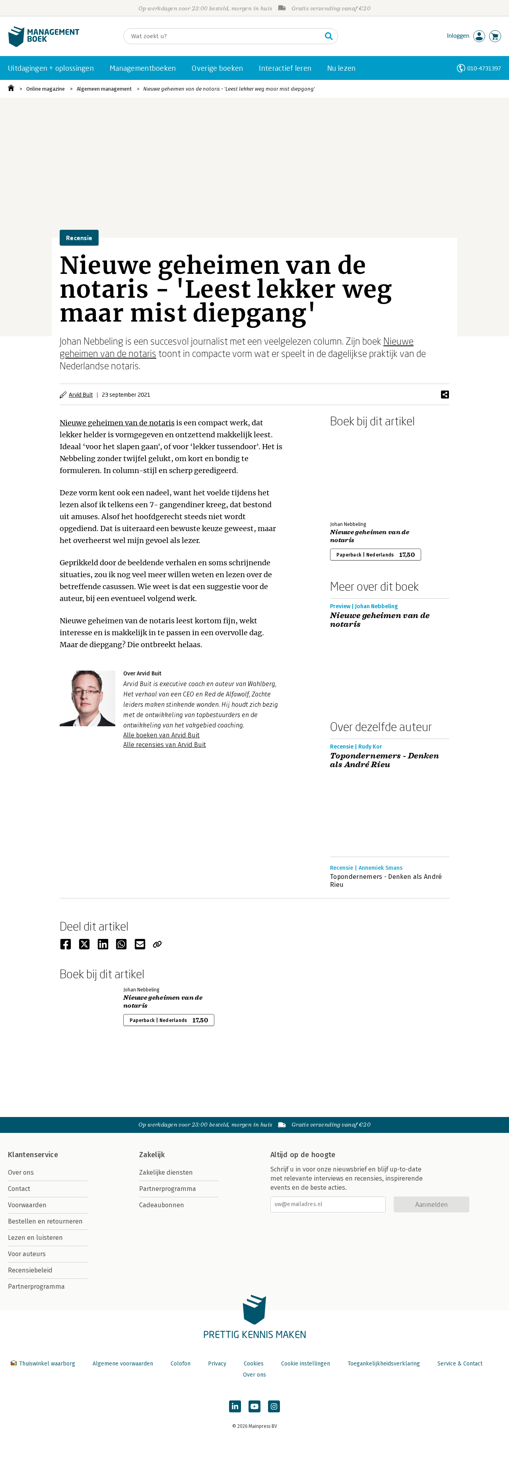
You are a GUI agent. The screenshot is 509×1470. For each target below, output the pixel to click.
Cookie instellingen (305, 1363)
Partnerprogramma (36, 1286)
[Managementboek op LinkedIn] (235, 1406)
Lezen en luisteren (35, 1237)
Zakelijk (152, 1154)
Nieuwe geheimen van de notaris (117, 422)
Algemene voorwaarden (123, 1363)
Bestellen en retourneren (45, 1221)
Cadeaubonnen (161, 1205)
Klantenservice (33, 1154)
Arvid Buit (81, 394)
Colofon (180, 1363)
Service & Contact (459, 1363)
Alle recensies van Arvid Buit (164, 745)
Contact (19, 1189)
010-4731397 (484, 68)
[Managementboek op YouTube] (254, 1406)
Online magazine (45, 89)
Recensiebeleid (30, 1270)
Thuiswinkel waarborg (47, 1363)
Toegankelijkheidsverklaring (384, 1363)
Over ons (21, 1172)
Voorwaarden (27, 1205)
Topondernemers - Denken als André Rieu (384, 760)
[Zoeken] (329, 36)
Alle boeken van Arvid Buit (161, 735)
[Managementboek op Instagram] (274, 1406)
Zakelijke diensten (166, 1172)
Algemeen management (104, 89)
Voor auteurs (27, 1254)
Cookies (254, 1363)
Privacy (217, 1363)
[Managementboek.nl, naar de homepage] (44, 45)
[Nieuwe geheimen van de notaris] (358, 472)
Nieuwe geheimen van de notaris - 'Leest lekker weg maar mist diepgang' (229, 89)
